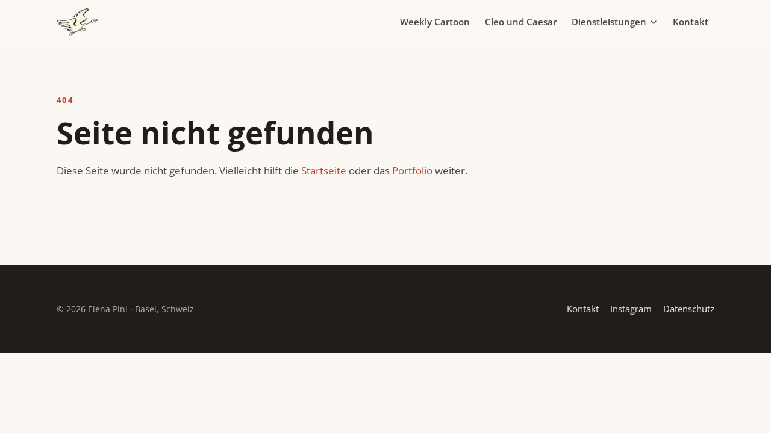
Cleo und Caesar (521, 22)
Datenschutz (688, 308)
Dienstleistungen (609, 22)
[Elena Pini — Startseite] (77, 22)
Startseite (323, 170)
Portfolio (412, 170)
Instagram (631, 308)
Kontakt (690, 22)
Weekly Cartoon (435, 22)
